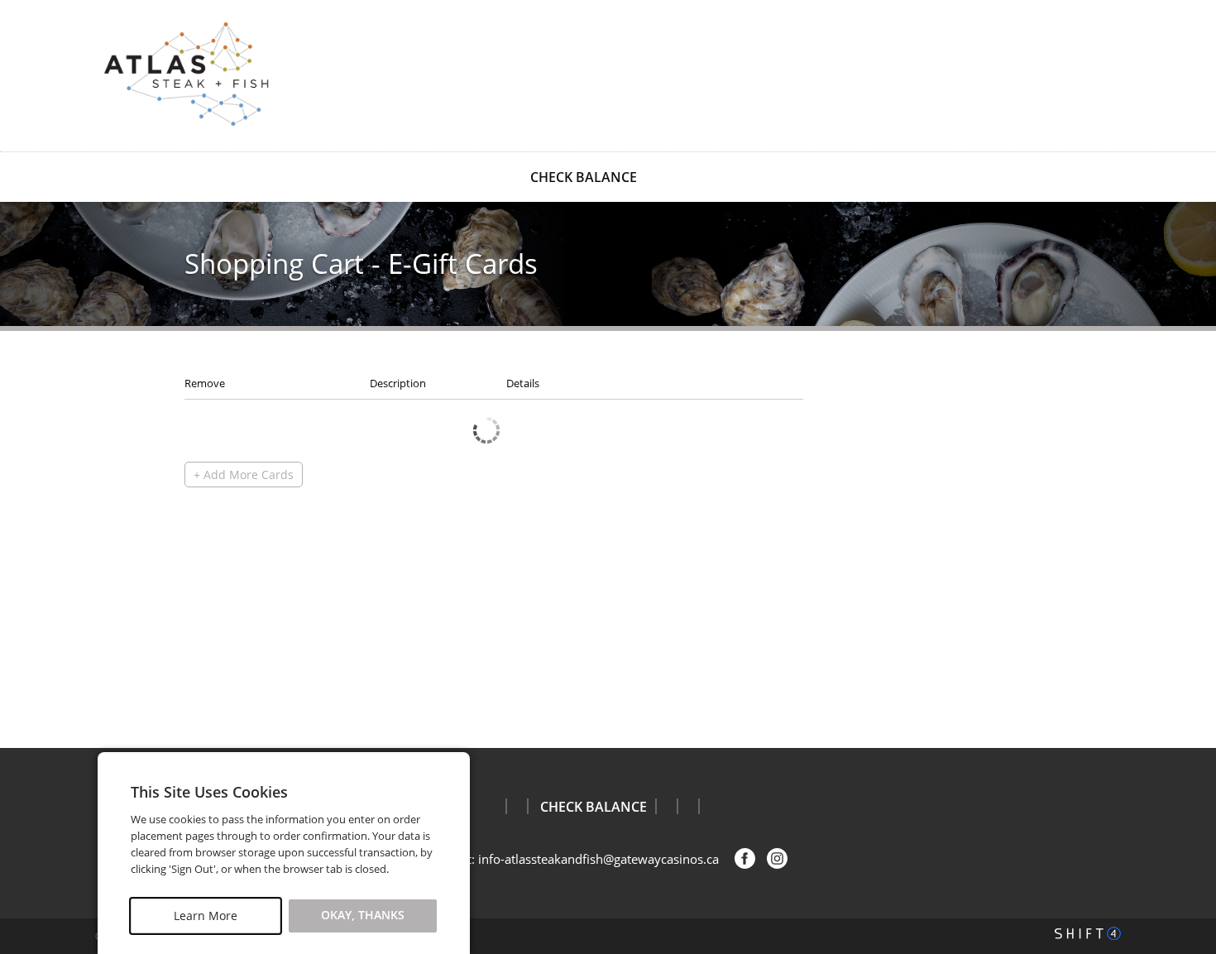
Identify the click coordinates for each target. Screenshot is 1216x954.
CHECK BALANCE (583, 177)
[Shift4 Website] (1088, 933)
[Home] (186, 74)
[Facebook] (745, 858)
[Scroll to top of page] (1184, 705)
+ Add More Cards (244, 474)
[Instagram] (777, 858)
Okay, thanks (363, 915)
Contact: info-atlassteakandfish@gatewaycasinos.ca (573, 858)
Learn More (205, 915)
